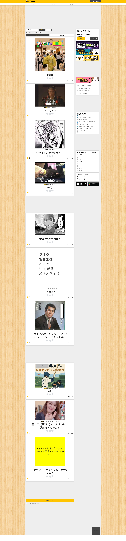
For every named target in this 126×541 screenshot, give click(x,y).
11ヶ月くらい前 (70, 297)
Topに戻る (96, 530)
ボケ (42, 29)
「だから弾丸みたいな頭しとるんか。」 (85, 124)
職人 (91, 4)
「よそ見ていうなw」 (82, 130)
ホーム (34, 4)
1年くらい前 (70, 342)
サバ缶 (80, 156)
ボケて (27, 503)
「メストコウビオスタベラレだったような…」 (86, 121)
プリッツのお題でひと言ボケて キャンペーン (85, 90)
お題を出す (72, 4)
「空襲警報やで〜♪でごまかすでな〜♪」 (85, 128)
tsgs (79, 157)
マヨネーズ (81, 161)
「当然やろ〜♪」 (81, 122)
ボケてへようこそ (94, 38)
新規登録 (92, 1)
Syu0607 (80, 163)
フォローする (81, 178)
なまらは (80, 165)
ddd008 (80, 168)
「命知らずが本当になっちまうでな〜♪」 (85, 126)
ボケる (53, 4)
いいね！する (81, 177)
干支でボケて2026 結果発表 (82, 93)
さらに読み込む (50, 500)
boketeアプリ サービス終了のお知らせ (84, 85)
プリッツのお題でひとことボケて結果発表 (85, 88)
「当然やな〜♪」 (81, 115)
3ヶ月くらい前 (70, 116)
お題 (48, 29)
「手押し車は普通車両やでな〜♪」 (84, 117)
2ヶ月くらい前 (70, 80)
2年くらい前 (70, 433)
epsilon (80, 159)
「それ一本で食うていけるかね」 (84, 131)
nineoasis (34, 503)
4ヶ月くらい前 (70, 193)
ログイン (98, 1)
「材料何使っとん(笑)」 (82, 119)
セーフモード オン (81, 38)
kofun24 (80, 170)
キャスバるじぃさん (32, 29)
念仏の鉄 (80, 154)
